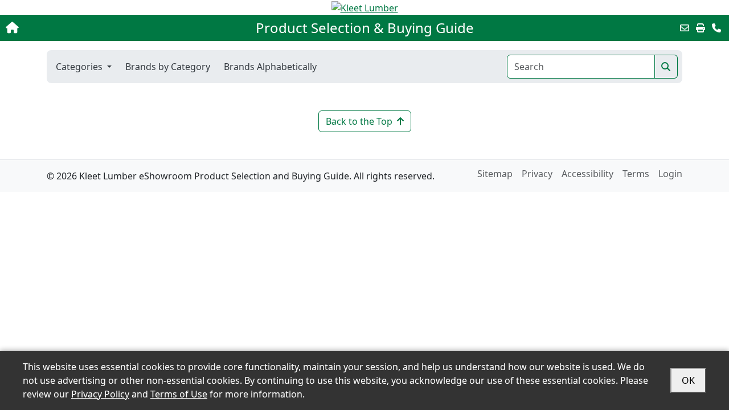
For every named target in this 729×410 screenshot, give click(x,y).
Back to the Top (359, 121)
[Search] (666, 67)
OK (688, 380)
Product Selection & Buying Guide (365, 28)
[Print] (700, 28)
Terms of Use (178, 394)
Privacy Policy (100, 394)
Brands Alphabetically (270, 66)
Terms (635, 173)
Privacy (537, 173)
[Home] (76, 27)
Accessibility (587, 173)
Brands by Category (167, 66)
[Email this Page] (684, 28)
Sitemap (495, 173)
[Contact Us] (716, 28)
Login (670, 173)
